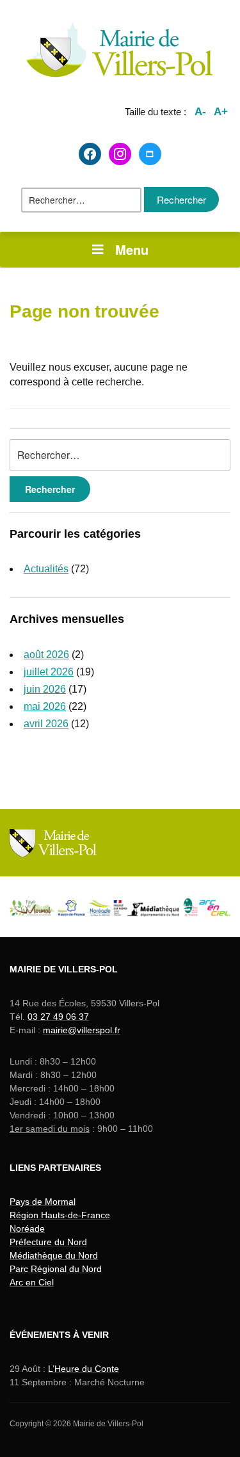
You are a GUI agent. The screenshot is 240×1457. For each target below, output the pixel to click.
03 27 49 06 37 (58, 1016)
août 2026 (46, 654)
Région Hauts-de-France (60, 1215)
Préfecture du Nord (48, 1242)
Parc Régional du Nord (56, 1269)
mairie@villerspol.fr (81, 1030)
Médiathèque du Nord (54, 1255)
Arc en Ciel (32, 1282)
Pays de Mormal (43, 1201)
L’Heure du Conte (83, 1369)
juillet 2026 (49, 671)
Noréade (27, 1228)
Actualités (46, 568)
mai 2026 (45, 706)
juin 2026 (45, 689)
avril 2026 (46, 723)
